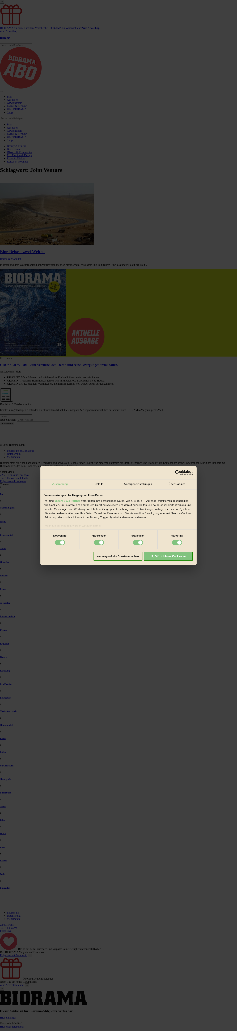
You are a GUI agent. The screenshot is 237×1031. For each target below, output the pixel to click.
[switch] (99, 542)
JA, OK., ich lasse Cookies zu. (168, 556)
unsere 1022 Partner (67, 500)
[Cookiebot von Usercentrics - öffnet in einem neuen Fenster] (177, 472)
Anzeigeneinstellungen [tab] (138, 483)
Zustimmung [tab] (60, 483)
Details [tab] (99, 483)
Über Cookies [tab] (177, 483)
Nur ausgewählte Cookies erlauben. (117, 556)
